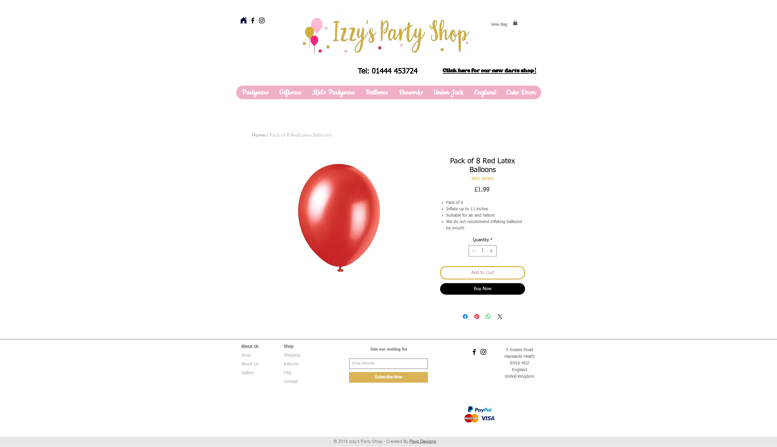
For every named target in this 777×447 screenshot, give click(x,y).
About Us (249, 364)
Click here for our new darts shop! (490, 70)
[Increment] (492, 251)
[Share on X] (500, 316)
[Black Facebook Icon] (252, 20)
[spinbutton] (482, 251)
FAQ (287, 373)
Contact (291, 382)
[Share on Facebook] (465, 316)
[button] (515, 22)
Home (259, 135)
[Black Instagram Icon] (262, 20)
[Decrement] (473, 251)
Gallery (247, 373)
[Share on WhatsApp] (488, 316)
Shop (246, 355)
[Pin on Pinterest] (476, 316)
